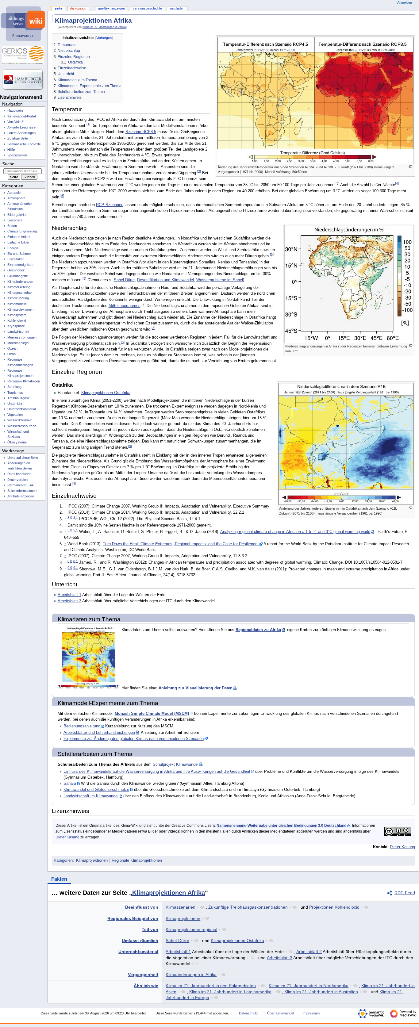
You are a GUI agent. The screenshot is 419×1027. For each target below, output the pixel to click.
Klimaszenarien (180, 907)
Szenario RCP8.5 (140, 132)
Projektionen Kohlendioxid (334, 907)
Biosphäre (14, 220)
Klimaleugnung (18, 298)
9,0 (69, 567)
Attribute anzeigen (20, 496)
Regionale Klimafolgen (23, 381)
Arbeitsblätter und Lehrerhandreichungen (99, 732)
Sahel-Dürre (124, 280)
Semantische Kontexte (24, 144)
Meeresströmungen (22, 337)
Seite (58, 8)
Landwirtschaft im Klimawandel (90, 796)
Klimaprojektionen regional (191, 929)
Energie (13, 248)
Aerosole (14, 192)
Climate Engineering (22, 231)
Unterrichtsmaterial (138, 951)
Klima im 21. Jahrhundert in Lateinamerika (230, 991)
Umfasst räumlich (140, 940)
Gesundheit (16, 270)
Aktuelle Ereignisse (21, 127)
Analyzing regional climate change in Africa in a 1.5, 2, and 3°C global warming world (295, 532)
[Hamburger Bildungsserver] (24, 79)
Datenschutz (248, 1013)
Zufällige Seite (17, 138)
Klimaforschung (18, 287)
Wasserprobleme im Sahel (219, 280)
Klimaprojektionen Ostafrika (105, 393)
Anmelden (404, 2)
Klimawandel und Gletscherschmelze (96, 789)
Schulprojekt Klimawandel (175, 764)
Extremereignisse (20, 264)
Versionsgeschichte (147, 8)
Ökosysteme (17, 442)
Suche (8, 163)
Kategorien (63, 860)
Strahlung (14, 387)
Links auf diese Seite (22, 457)
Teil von (150, 929)
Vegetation (15, 414)
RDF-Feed (404, 892)
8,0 (69, 561)
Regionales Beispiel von (132, 918)
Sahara (69, 783)
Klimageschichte (19, 292)
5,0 (69, 530)
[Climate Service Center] (24, 55)
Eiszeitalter (15, 259)
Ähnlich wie (146, 985)
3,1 (75, 517)
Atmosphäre (16, 198)
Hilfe (11, 149)
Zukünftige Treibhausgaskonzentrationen (248, 907)
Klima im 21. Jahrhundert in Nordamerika (308, 985)
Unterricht (14, 403)
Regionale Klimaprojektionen (137, 860)
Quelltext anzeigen (111, 8)
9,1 (75, 567)
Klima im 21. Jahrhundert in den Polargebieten (211, 985)
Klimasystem (16, 315)
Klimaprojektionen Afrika (168, 892)
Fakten (59, 879)
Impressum (311, 1013)
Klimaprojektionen (92, 860)
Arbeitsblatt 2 (309, 951)
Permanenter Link (20, 485)
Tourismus (15, 392)
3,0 (69, 517)
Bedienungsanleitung (81, 726)
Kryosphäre (16, 326)
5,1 (75, 530)
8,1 (75, 561)
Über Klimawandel (280, 1013)
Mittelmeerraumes (124, 306)
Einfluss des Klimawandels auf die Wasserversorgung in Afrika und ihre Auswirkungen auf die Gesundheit (156, 771)
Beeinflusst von (141, 907)
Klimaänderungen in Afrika (191, 974)
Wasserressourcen (21, 426)
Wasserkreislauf (19, 420)
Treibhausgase (18, 398)
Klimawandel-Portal (21, 116)
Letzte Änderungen (21, 133)
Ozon (11, 354)
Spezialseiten (17, 155)
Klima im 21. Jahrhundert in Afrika (104, 27)
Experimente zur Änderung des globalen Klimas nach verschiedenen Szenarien (133, 739)
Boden (12, 226)
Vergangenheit (143, 974)
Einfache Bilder (18, 242)
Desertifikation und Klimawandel (165, 280)
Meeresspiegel (18, 343)
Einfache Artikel (18, 237)
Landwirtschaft (18, 331)
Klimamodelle (17, 304)
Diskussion (78, 8)
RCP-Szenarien (109, 205)
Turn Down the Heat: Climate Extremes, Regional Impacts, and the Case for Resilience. (181, 544)
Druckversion (17, 479)
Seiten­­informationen (22, 490)
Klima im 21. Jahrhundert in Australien (321, 991)
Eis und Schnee (19, 253)
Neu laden (177, 8)
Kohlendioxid (16, 320)
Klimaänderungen (20, 281)
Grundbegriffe (17, 276)
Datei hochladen (19, 474)
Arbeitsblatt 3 (69, 601)
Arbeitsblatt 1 (69, 595)
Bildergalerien (17, 215)
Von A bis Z (15, 122)
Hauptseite (15, 110)
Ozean (12, 348)
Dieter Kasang (67, 837)
